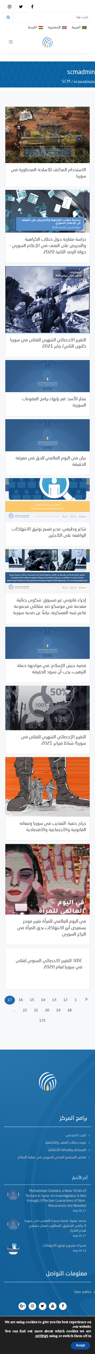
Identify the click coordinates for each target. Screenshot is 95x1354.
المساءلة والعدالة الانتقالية (67, 1150)
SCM (66, 81)
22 (25, 1010)
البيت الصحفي (76, 1135)
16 (21, 1000)
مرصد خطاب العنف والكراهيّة (65, 1142)
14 (43, 1000)
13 (54, 1000)
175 (42, 1021)
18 (69, 1010)
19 (58, 1010)
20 (47, 1010)
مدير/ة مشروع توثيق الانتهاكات (64, 1245)
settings (41, 1336)
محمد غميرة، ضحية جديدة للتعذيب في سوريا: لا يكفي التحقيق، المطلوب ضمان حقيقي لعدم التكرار (55, 1225)
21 (36, 1010)
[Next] (86, 1000)
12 (65, 1000)
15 (32, 1000)
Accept (80, 1345)
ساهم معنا (82, 1292)
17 (10, 1000)
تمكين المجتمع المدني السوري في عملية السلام (52, 1157)
